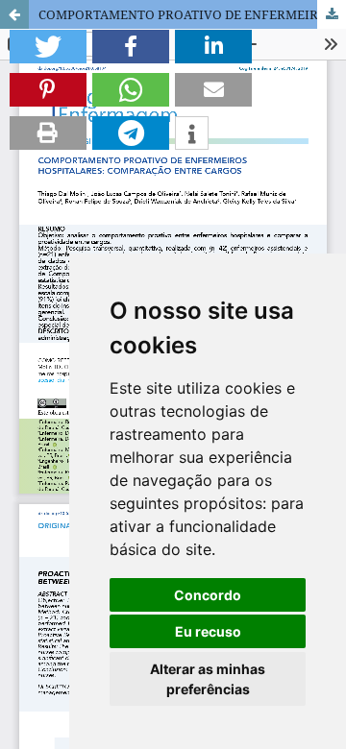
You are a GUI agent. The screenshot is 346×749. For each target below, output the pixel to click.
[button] (48, 46)
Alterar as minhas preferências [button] (207, 679)
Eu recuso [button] (208, 631)
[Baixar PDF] (331, 14)
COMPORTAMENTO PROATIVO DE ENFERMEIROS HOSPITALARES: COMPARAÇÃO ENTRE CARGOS (192, 14)
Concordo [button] (207, 595)
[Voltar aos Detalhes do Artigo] (14, 14)
